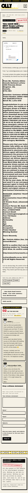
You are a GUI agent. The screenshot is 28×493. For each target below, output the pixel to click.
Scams (4, 33)
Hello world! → (8, 301)
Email (5, 416)
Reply (5, 358)
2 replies (20, 30)
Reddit (16, 280)
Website (5, 423)
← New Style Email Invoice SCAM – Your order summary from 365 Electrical (12, 293)
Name (5, 410)
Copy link (6, 283)
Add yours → (17, 315)
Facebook (9, 280)
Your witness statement (10, 396)
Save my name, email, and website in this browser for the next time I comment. (14, 433)
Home (4, 15)
